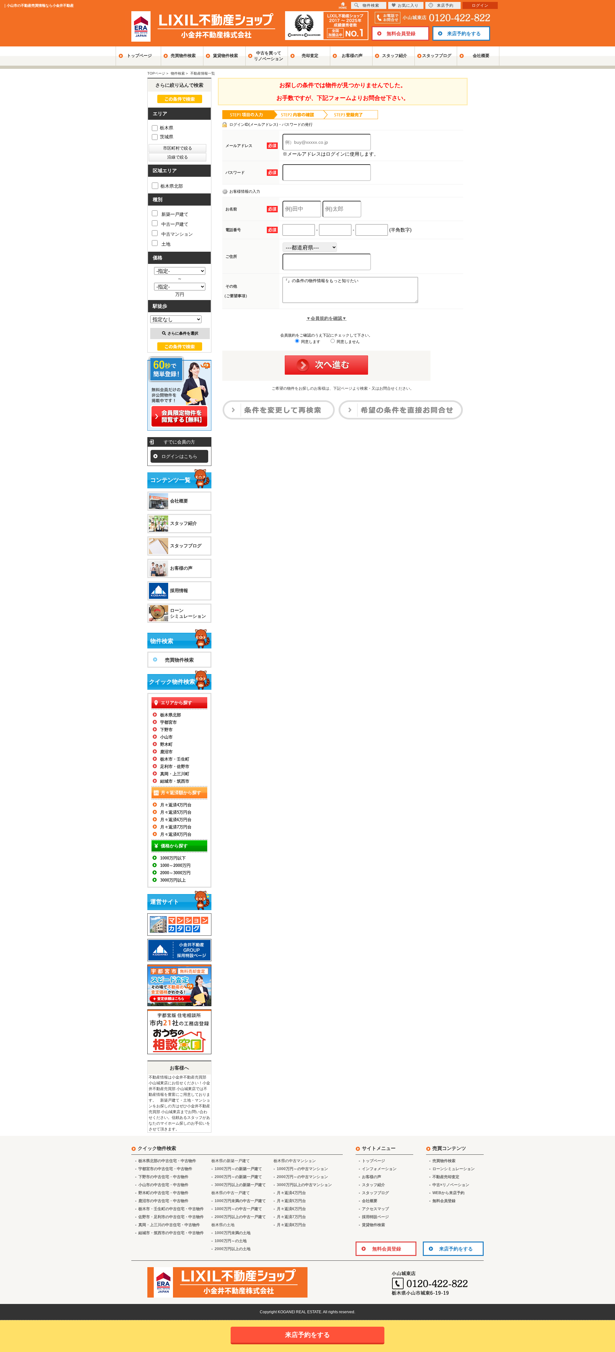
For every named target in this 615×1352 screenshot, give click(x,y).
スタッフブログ (436, 55)
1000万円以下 (173, 858)
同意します (310, 341)
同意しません (348, 341)
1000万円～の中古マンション (302, 1169)
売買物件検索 (183, 55)
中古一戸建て (174, 224)
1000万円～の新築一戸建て (238, 1169)
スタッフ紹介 (394, 55)
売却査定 (310, 55)
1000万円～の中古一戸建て (238, 1209)
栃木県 (166, 127)
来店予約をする (464, 33)
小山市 (166, 737)
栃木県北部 (171, 186)
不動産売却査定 (445, 1177)
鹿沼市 (166, 751)
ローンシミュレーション (188, 613)
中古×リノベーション (450, 1185)
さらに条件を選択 (183, 333)
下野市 (166, 729)
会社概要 (481, 55)
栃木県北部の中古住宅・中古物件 (167, 1161)
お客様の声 (352, 55)
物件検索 (371, 5)
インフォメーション (379, 1169)
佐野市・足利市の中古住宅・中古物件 (171, 1217)
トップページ (139, 55)
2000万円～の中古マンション (302, 1177)
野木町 (166, 744)
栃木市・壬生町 (174, 759)
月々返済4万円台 (176, 804)
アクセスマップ (375, 1209)
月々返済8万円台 (176, 834)
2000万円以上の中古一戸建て (240, 1217)
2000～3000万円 (175, 872)
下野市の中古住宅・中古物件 (163, 1177)
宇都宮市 (168, 722)
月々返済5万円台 (176, 812)
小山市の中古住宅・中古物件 (163, 1185)
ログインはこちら (179, 456)
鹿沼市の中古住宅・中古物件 (163, 1201)
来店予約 (445, 5)
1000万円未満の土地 (232, 1233)
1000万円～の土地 (231, 1241)
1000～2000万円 (175, 865)
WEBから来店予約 (448, 1193)
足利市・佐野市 (174, 766)
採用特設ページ (375, 1217)
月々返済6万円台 (176, 819)
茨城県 (166, 136)
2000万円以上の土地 (232, 1249)
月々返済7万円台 (176, 827)
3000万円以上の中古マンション (304, 1185)
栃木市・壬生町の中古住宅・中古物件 (171, 1209)
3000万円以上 (173, 880)
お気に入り (408, 5)
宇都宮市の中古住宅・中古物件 (165, 1169)
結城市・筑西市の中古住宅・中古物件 (171, 1233)
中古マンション (177, 234)
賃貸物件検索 (225, 55)
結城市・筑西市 (174, 781)
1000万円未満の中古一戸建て (240, 1201)
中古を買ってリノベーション (268, 56)
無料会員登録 (401, 33)
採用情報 (179, 590)
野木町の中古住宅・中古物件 (163, 1193)
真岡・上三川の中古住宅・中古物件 (169, 1225)
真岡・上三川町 (174, 773)
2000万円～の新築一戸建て (238, 1177)
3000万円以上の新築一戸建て (240, 1185)
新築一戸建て (174, 214)
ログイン (480, 5)
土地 (165, 244)
